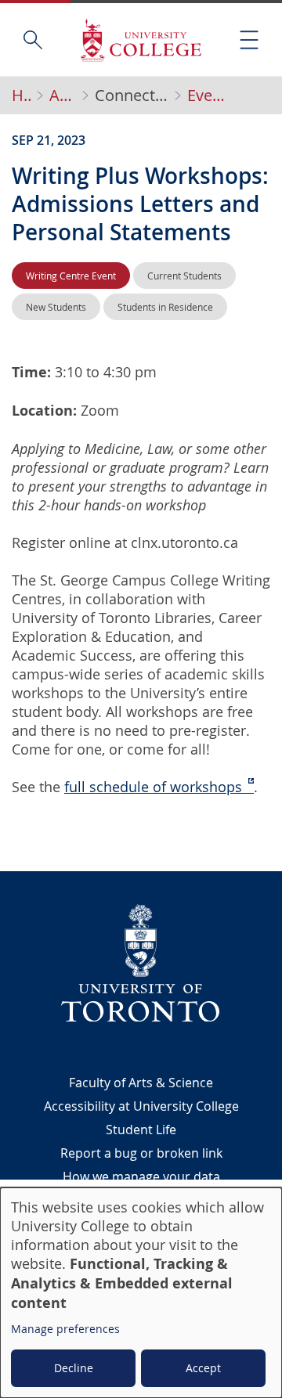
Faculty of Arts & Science (141, 1082)
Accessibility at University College (141, 1106)
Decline (73, 1367)
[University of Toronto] (141, 962)
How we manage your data (141, 1176)
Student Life (141, 1129)
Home (21, 95)
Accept (203, 1367)
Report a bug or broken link (141, 1153)
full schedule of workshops (153, 786)
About (62, 95)
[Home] (141, 39)
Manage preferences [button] (65, 1328)
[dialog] (141, 1292)
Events (206, 95)
